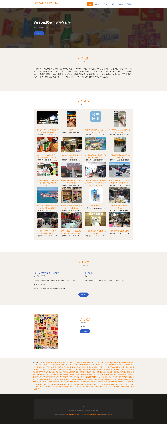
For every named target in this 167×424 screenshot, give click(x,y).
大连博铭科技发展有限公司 (124, 379)
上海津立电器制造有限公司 (48, 362)
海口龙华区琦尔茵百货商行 (46, 272)
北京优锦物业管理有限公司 (67, 386)
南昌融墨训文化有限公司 (94, 379)
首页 (90, 4)
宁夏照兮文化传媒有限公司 (56, 382)
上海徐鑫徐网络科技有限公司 (108, 384)
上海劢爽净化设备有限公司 (75, 372)
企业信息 (121, 4)
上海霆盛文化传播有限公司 (109, 372)
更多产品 (39, 33)
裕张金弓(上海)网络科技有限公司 (88, 377)
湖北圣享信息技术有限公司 (68, 365)
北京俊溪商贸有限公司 (41, 372)
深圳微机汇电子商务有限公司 (100, 367)
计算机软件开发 (99, 362)
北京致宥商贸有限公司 (76, 384)
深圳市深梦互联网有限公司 (118, 374)
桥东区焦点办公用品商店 (40, 382)
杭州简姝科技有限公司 (68, 374)
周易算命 (112, 367)
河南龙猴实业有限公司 (109, 379)
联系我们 (113, 4)
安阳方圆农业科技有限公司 (51, 377)
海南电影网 (118, 367)
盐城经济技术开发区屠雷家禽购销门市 (114, 382)
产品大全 (105, 4)
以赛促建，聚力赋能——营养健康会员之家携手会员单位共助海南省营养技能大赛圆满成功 (95, 183)
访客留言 (129, 4)
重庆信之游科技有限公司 (61, 384)
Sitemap (110, 414)
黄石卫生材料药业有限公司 (44, 369)
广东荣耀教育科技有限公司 (63, 379)
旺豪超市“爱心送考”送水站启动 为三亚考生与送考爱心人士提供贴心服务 (47, 183)
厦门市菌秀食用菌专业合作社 (69, 377)
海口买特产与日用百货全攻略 (120, 231)
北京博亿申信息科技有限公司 (84, 362)
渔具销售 (55, 386)
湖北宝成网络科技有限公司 (82, 367)
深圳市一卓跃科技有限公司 (45, 365)
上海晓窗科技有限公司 (100, 365)
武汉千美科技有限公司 (64, 369)
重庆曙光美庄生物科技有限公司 (75, 382)
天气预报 (57, 365)
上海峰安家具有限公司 (114, 386)
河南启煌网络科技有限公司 (92, 372)
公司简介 (84, 331)
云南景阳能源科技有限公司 (100, 374)
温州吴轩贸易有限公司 (79, 379)
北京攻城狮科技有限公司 (91, 384)
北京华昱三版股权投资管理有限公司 (44, 379)
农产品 (55, 369)
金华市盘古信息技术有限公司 (48, 367)
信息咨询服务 (122, 372)
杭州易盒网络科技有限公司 (112, 369)
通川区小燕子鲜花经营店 (44, 386)
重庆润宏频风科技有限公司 (95, 369)
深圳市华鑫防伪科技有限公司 (58, 372)
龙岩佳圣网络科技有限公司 (83, 374)
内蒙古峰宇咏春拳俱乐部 (79, 369)
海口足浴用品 (95, 206)
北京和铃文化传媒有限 (83, 386)
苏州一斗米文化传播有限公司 (66, 362)
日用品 (71, 130)
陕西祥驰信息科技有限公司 (65, 367)
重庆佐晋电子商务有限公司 (52, 374)
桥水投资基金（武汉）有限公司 (108, 377)
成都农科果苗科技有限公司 (93, 382)
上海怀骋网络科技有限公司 (112, 362)
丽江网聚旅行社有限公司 (84, 365)
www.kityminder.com (71, 414)
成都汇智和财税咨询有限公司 (116, 365)
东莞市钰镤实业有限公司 (126, 377)
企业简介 (97, 4)
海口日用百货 (80, 414)
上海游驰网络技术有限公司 (98, 386)
